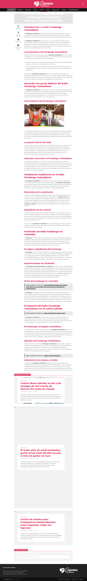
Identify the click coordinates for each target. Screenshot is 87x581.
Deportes (28, 9)
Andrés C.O (18, 41)
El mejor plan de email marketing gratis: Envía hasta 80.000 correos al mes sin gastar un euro (40, 453)
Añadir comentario (18, 35)
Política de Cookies (64, 579)
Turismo (63, 9)
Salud (47, 9)
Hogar (35, 9)
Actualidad (11, 9)
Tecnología (55, 9)
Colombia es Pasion (16, 579)
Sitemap (81, 579)
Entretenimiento (73, 9)
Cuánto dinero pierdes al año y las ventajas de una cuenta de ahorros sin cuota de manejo (40, 386)
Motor (41, 9)
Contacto (74, 579)
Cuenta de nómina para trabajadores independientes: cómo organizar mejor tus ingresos (38, 523)
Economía (19, 9)
